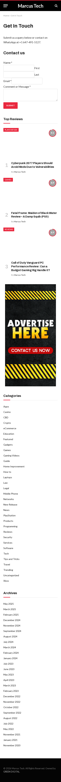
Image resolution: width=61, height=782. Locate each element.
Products (8, 520)
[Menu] (5, 6)
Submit (10, 105)
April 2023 (8, 680)
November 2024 (11, 625)
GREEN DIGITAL (11, 771)
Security (7, 537)
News (6, 510)
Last (36, 74)
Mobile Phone (10, 493)
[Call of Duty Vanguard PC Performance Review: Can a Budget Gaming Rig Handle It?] (30, 243)
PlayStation (11, 130)
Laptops (7, 477)
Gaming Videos (11, 455)
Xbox (6, 580)
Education (8, 433)
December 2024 (11, 620)
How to (7, 471)
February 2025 (11, 614)
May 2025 (8, 603)
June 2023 (8, 669)
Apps (6, 406)
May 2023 (8, 674)
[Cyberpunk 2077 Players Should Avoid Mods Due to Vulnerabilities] (30, 143)
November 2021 (11, 734)
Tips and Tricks (11, 559)
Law (5, 482)
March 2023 (9, 685)
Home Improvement (14, 466)
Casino (7, 411)
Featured (8, 439)
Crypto (7, 422)
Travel (6, 564)
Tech (6, 553)
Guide (6, 460)
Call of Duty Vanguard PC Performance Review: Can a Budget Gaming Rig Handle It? (30, 266)
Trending (8, 569)
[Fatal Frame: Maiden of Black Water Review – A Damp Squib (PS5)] (30, 193)
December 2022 (11, 696)
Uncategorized (11, 575)
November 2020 (11, 745)
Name (7, 62)
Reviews (9, 229)
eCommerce (9, 428)
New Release (10, 504)
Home (6, 15)
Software (8, 548)
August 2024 (10, 636)
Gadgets (8, 444)
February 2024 (11, 652)
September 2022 (12, 712)
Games (8, 180)
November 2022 (11, 701)
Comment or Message (17, 86)
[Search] (56, 6)
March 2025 (9, 609)
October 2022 (10, 707)
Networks (8, 499)
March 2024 (9, 647)
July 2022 (8, 723)
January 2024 (10, 658)
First (37, 68)
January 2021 (10, 739)
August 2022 (10, 718)
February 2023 (11, 690)
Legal (6, 488)
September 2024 (12, 631)
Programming (10, 526)
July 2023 (8, 663)
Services (7, 542)
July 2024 (8, 641)
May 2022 (8, 729)
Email (7, 81)
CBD (5, 417)
